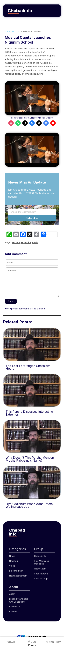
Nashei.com (40, 568)
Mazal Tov (53, 642)
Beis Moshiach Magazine (41, 562)
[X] (29, 235)
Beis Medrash (16, 570)
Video (32, 641)
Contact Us (14, 606)
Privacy (32, 645)
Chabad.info (40, 556)
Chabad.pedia (41, 573)
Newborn (13, 561)
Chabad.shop (41, 578)
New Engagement (18, 575)
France (16, 242)
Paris (35, 242)
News (11, 642)
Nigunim (26, 242)
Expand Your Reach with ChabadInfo (19, 600)
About (12, 594)
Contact (13, 611)
